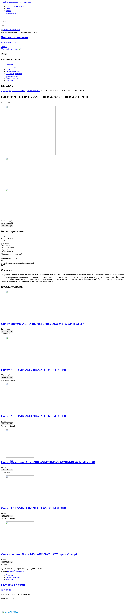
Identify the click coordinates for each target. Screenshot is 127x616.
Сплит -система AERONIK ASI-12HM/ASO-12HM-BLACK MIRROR (48, 462)
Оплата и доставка (14, 74)
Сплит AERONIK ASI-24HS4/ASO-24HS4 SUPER (33, 369)
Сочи (8, 8)
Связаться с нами (13, 584)
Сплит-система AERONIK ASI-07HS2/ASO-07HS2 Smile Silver (42, 323)
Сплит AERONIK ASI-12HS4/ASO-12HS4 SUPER (33, 508)
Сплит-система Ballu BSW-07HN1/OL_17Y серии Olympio (39, 554)
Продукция (11, 67)
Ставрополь (11, 13)
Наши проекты (12, 78)
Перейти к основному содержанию (16, 2)
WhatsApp (5, 47)
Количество (6, 223)
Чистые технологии (14, 37)
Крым (8, 11)
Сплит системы (33, 91)
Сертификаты (12, 76)
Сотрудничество (13, 71)
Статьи (9, 69)
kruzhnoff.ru (22, 598)
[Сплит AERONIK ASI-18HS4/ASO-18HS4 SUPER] (31, 155)
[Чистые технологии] (10, 30)
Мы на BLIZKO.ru (11, 612)
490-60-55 (8, 42)
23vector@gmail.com (9, 49)
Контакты (10, 80)
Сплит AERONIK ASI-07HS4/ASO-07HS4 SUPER (33, 416)
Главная (9, 65)
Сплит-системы (18, 91)
